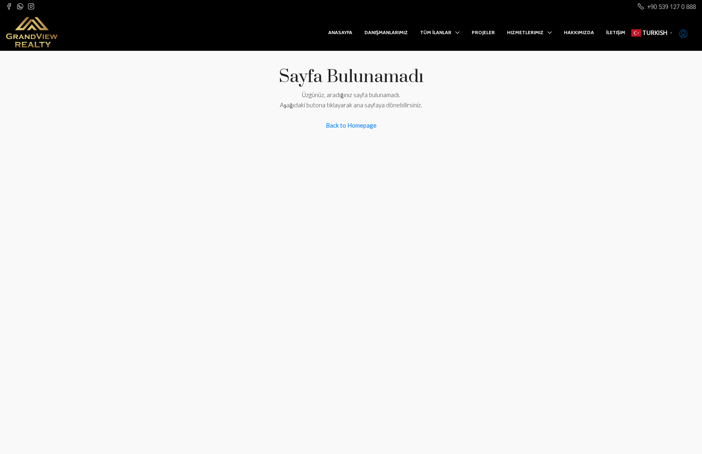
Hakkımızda (579, 32)
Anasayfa (340, 32)
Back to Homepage (351, 125)
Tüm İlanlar (435, 32)
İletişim (615, 32)
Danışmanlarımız (386, 32)
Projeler (483, 32)
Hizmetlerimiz (525, 32)
